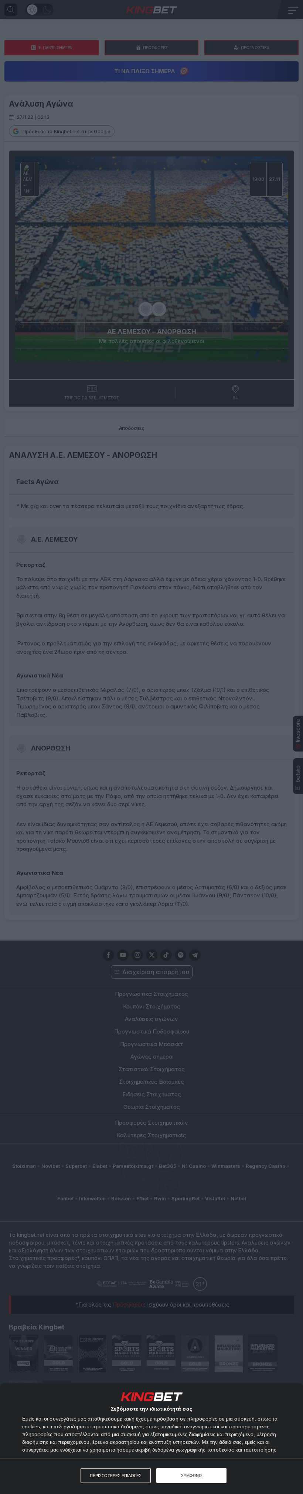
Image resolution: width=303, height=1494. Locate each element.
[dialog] (151, 1438)
